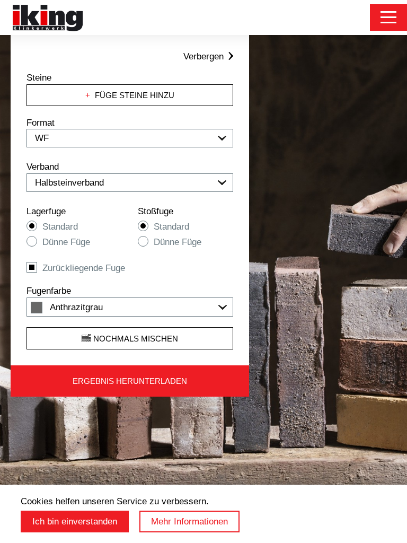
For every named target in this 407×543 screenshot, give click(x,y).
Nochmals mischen (134, 338)
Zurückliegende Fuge (83, 268)
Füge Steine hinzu (129, 95)
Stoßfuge (155, 211)
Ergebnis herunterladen (130, 381)
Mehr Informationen (189, 521)
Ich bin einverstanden (74, 521)
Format (40, 123)
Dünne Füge (66, 242)
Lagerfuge (46, 211)
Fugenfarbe (48, 291)
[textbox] (130, 307)
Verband (42, 167)
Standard (60, 227)
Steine (38, 78)
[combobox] (129, 307)
